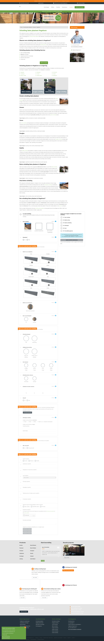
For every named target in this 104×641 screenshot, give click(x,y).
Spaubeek (22, 72)
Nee (29, 239)
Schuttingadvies (33, 639)
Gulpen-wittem (39, 75)
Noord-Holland (33, 548)
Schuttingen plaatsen (39, 621)
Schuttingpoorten (39, 626)
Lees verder (35, 577)
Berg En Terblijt (23, 75)
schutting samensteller (39, 208)
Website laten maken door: (48, 637)
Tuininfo (73, 637)
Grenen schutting (55, 630)
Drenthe (21, 545)
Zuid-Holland (32, 558)
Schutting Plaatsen (40, 639)
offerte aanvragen (74, 27)
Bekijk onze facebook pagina (68, 570)
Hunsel (38, 73)
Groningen (22, 556)
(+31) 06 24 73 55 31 (76, 46)
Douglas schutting (59, 139)
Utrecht (31, 553)
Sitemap (36, 637)
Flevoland (21, 548)
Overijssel (32, 550)
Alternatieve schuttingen (40, 624)
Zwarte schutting (55, 632)
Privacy (41, 637)
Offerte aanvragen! (44, 62)
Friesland (21, 550)
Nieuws (65, 637)
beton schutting (54, 166)
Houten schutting (55, 627)
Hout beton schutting (55, 621)
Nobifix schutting (25, 150)
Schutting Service (43, 44)
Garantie (68, 637)
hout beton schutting (48, 184)
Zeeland (31, 556)
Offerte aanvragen (79, 7)
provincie (60, 205)
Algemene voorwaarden (58, 637)
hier (61, 11)
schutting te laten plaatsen (34, 36)
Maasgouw (55, 75)
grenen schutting (53, 114)
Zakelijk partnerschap (39, 622)
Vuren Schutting (55, 624)
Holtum (54, 73)
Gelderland (22, 553)
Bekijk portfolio (66, 557)
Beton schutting (55, 626)
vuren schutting (24, 122)
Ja (25, 239)
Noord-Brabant (33, 545)
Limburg (21, 558)
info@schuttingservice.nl (76, 50)
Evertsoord (55, 72)
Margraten (39, 72)
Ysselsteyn (22, 73)
